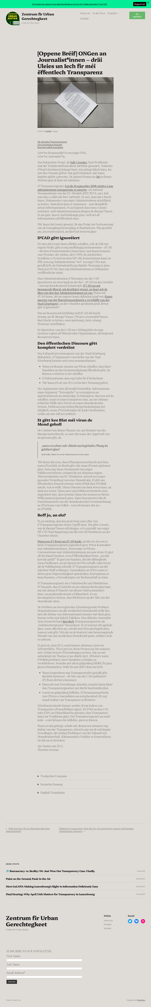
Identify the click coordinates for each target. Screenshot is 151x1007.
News (55, 131)
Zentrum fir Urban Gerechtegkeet (38, 16)
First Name (13, 956)
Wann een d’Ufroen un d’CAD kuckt (60, 541)
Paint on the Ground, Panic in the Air (28, 878)
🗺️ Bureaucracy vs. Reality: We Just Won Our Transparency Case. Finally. (50, 871)
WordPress (141, 1000)
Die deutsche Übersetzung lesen (52, 141)
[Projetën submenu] (117, 13)
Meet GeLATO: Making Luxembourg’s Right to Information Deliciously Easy (52, 886)
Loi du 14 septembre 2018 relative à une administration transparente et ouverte (75, 188)
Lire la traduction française (50, 144)
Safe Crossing (78, 162)
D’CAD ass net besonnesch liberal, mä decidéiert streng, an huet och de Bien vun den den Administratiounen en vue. (72, 289)
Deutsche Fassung (51, 784)
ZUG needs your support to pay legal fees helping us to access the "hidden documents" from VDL (69, 4)
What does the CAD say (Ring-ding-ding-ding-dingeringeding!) (28, 830)
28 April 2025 (140, 886)
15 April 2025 (140, 894)
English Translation (52, 792)
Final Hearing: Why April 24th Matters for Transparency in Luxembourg (50, 894)
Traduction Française (53, 776)
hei (98, 176)
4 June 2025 (141, 871)
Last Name (13, 964)
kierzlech (68, 621)
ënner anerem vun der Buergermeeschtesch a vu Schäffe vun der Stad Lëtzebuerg (75, 300)
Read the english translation (50, 147)
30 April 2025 (140, 879)
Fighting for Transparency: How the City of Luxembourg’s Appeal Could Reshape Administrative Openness (96, 830)
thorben (48, 131)
